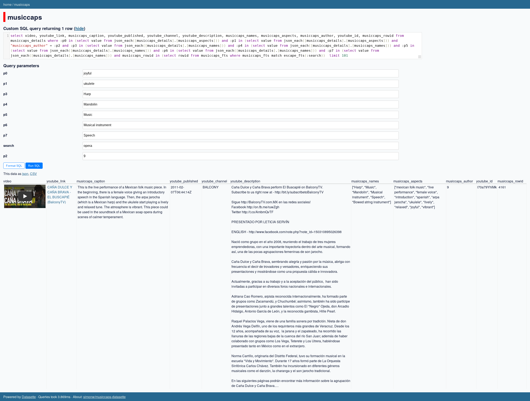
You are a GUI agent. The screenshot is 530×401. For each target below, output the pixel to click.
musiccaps (22, 4)
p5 (5, 114)
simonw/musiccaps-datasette (104, 396)
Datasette (29, 396)
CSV (33, 173)
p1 (5, 83)
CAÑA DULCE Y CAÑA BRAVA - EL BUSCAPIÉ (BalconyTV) (60, 194)
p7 (5, 135)
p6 (5, 124)
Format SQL (14, 165)
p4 (5, 104)
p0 (5, 73)
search (8, 145)
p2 (5, 155)
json (25, 173)
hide (79, 28)
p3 (5, 93)
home (7, 4)
